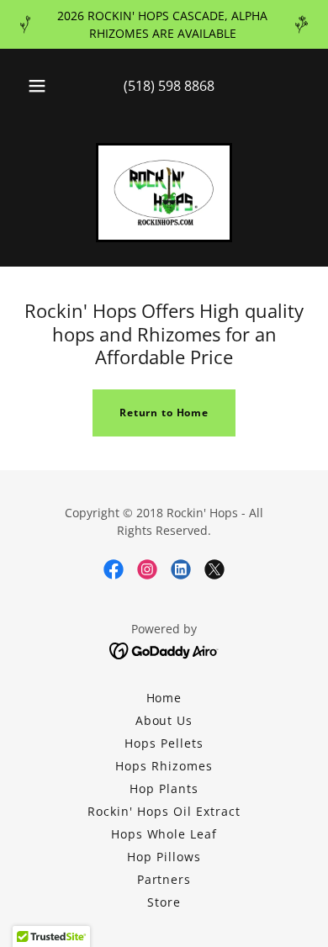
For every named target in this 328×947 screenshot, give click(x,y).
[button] (37, 86)
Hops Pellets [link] (164, 743)
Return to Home (164, 412)
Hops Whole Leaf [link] (164, 834)
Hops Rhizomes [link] (164, 766)
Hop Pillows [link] (164, 857)
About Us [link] (164, 720)
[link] (164, 192)
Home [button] (164, 698)
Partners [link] (164, 879)
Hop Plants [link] (164, 788)
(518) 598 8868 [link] (169, 86)
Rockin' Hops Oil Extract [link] (164, 811)
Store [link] (164, 902)
